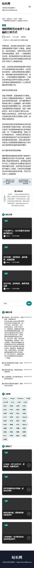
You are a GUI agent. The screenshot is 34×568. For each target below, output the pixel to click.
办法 (5, 409)
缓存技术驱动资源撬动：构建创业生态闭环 (13, 384)
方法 (18, 424)
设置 (24, 435)
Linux (5, 398)
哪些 (24, 409)
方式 (19, 40)
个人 (9, 40)
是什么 (25, 424)
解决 (18, 435)
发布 (18, 409)
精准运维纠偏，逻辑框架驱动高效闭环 (13, 371)
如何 (12, 413)
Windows (21, 398)
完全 (12, 40)
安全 (18, 413)
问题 (5, 439)
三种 (5, 40)
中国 (28, 398)
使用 (12, 406)
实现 (24, 413)
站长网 (6, 3)
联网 (23, 40)
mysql (12, 398)
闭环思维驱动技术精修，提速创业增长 (13, 364)
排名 (24, 421)
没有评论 (23, 37)
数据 (12, 424)
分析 (24, 406)
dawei (20, 191)
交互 (4, 25)
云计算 (6, 402)
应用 (12, 417)
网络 (18, 432)
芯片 (5, 435)
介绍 (19, 402)
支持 (5, 424)
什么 (13, 402)
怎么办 (25, 417)
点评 (6, 452)
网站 (12, 432)
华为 (12, 409)
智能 (5, 428)
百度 (24, 428)
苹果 (12, 435)
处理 (5, 413)
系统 (5, 432)
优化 (5, 406)
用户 (12, 428)
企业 (25, 402)
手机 (12, 421)
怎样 (5, 421)
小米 (5, 417)
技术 (18, 421)
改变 (16, 40)
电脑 (18, 428)
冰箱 (18, 406)
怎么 (18, 417)
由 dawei (7, 37)
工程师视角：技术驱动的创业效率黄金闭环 (13, 377)
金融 (26, 40)
